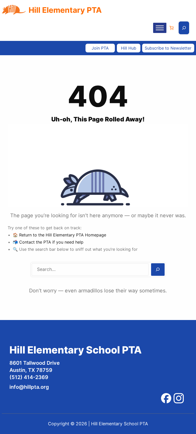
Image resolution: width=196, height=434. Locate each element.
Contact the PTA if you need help (51, 242)
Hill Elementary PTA (65, 10)
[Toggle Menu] (160, 28)
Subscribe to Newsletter (168, 48)
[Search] (158, 269)
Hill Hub (128, 48)
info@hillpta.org (29, 387)
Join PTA (100, 48)
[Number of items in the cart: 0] (171, 28)
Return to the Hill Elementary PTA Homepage (62, 234)
